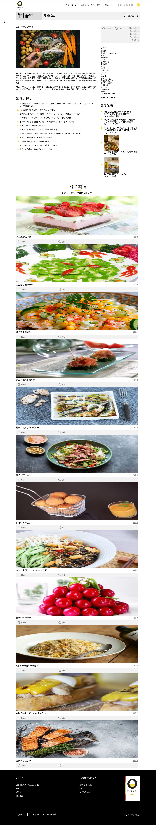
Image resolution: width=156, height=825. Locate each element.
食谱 (92, 5)
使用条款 (21, 814)
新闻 (81, 788)
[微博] (118, 5)
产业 (18, 788)
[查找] (138, 4)
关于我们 (74, 5)
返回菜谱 (131, 16)
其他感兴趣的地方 (88, 777)
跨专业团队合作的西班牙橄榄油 (28, 785)
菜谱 (23, 27)
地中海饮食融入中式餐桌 (115, 173)
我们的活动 (84, 5)
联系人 (18, 792)
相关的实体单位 (85, 792)
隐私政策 (34, 814)
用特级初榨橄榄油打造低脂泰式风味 (121, 151)
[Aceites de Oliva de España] (20, 6)
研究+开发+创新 (86, 785)
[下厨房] (124, 5)
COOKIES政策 (49, 814)
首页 (67, 5)
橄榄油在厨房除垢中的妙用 (116, 113)
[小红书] (132, 5)
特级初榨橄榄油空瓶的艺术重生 (118, 122)
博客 (98, 5)
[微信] (127, 5)
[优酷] (121, 5)
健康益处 (19, 796)
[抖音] (129, 5)
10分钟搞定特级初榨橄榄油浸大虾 (120, 130)
